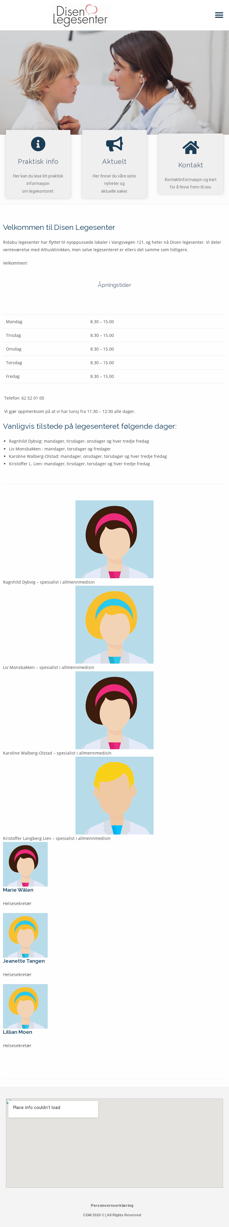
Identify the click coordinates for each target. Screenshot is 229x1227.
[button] (219, 15)
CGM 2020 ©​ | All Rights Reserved (112, 1215)
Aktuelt (114, 161)
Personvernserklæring (112, 1206)
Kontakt (191, 165)
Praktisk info (38, 161)
